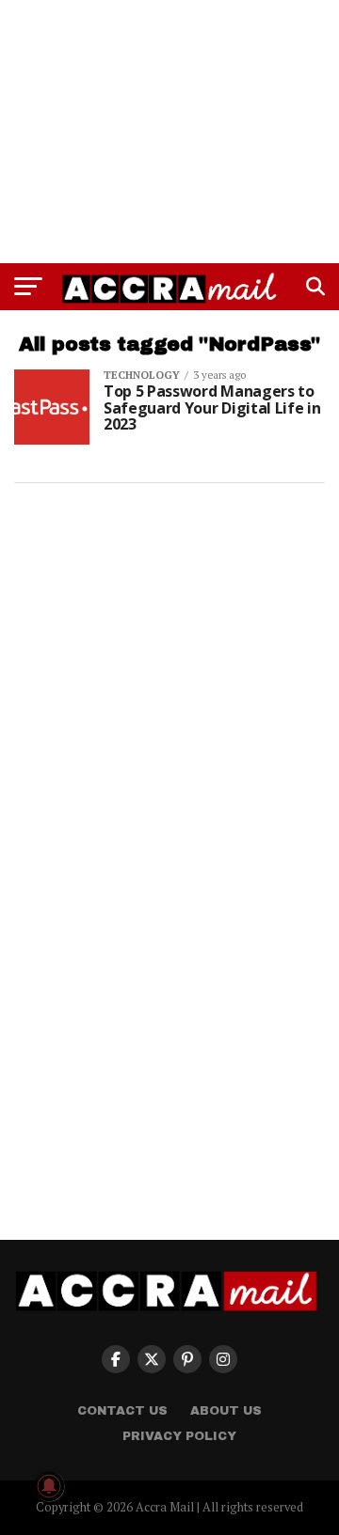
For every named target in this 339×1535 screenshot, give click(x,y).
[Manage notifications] (49, 1486)
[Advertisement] (169, 131)
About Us (226, 1411)
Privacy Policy (179, 1436)
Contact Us (122, 1411)
